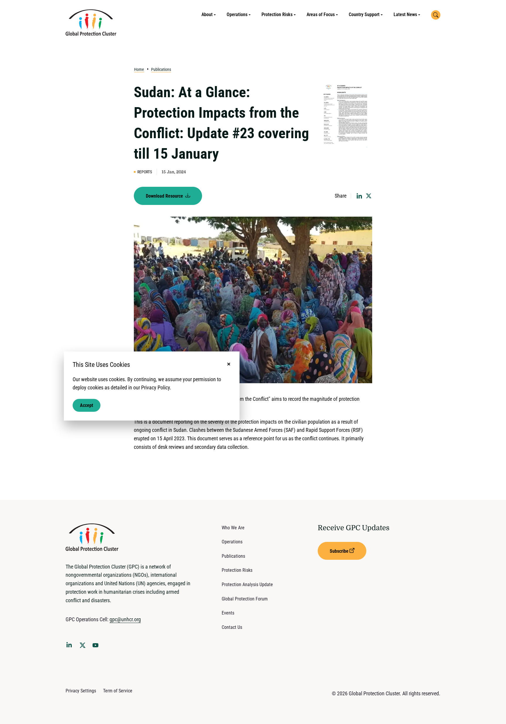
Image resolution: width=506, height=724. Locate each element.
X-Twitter (84, 647)
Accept (86, 405)
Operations (237, 14)
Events (228, 613)
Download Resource (165, 196)
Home (139, 69)
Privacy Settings (81, 691)
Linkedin (70, 646)
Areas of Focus (321, 14)
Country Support (364, 14)
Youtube (97, 647)
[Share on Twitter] (368, 195)
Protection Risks (277, 14)
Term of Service (117, 691)
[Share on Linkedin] (359, 195)
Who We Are (233, 527)
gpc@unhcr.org (125, 619)
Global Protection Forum (245, 599)
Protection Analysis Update (247, 584)
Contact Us (232, 627)
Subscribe (339, 551)
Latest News (405, 14)
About (207, 14)
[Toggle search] (435, 15)
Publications (161, 69)
